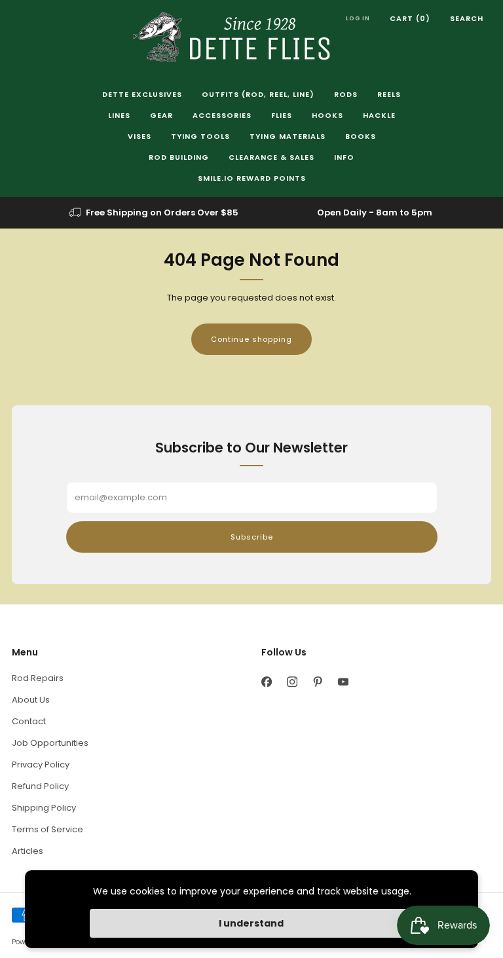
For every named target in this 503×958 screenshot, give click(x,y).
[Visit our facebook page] (266, 681)
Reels (389, 94)
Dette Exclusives (142, 94)
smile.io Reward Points (252, 178)
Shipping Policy (44, 807)
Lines (119, 115)
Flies (281, 115)
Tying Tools (200, 136)
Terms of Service (47, 829)
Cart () (410, 18)
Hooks (327, 115)
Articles (27, 851)
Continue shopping (251, 339)
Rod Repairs (38, 678)
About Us (31, 699)
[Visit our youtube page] (343, 681)
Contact (29, 721)
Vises (139, 136)
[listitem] (154, 213)
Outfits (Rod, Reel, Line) (258, 94)
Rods (346, 94)
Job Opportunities (50, 743)
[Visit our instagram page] (292, 681)
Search (466, 18)
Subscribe (252, 537)
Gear (161, 115)
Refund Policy (40, 786)
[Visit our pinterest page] (317, 681)
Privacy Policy (40, 764)
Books (360, 136)
